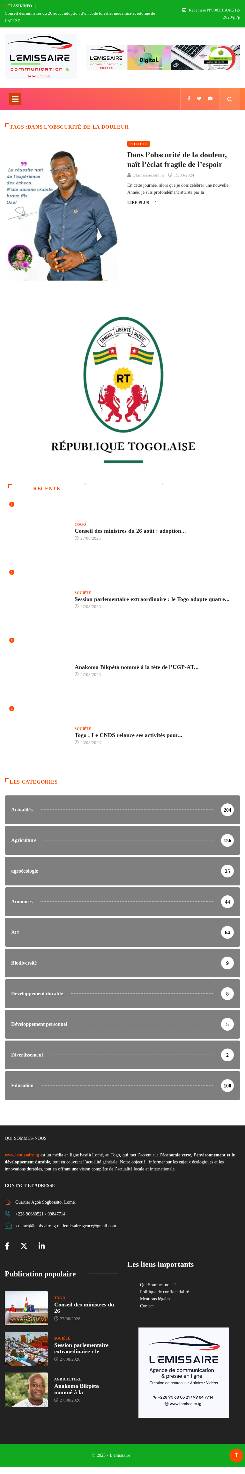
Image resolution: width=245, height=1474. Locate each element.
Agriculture (88, 661)
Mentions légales (155, 1299)
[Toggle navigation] (15, 99)
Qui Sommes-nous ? (158, 1284)
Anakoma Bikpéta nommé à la (76, 1389)
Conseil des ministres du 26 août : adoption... (130, 531)
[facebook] (189, 98)
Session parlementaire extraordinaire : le (81, 1348)
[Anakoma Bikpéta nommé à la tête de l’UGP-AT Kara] (26, 1389)
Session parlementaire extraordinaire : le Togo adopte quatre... (152, 599)
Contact (147, 1306)
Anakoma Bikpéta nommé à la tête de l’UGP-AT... (137, 667)
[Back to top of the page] (236, 1455)
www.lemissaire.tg (22, 1155)
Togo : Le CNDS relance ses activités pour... (128, 735)
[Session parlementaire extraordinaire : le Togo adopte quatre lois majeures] (26, 1349)
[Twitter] (199, 98)
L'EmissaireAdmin (148, 175)
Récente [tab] (46, 488)
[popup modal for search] (229, 99)
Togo (80, 524)
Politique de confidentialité (164, 1292)
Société (138, 144)
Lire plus (138, 202)
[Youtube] (210, 98)
